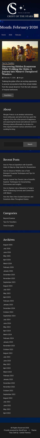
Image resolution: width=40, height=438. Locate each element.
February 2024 (8, 338)
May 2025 (6, 293)
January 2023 (8, 379)
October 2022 (8, 391)
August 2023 (7, 353)
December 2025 (9, 275)
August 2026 (7, 245)
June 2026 (7, 252)
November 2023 (9, 346)
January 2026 (8, 271)
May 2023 (6, 364)
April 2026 (7, 260)
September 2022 (9, 394)
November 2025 (9, 278)
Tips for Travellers (8, 63)
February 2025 (8, 301)
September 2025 (9, 282)
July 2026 (6, 249)
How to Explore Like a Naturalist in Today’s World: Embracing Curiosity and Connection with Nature (18, 190)
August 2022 (7, 398)
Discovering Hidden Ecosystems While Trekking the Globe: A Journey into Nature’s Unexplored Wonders (19, 70)
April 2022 (7, 413)
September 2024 (9, 316)
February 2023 (8, 376)
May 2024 (6, 327)
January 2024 (8, 342)
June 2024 (7, 323)
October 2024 (8, 312)
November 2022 (9, 387)
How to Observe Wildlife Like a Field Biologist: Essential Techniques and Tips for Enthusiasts (19, 173)
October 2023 (8, 349)
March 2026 (7, 263)
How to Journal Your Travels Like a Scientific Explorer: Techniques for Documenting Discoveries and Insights (19, 182)
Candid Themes (25, 433)
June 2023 (7, 361)
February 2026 (8, 267)
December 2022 (9, 383)
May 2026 (6, 256)
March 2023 (7, 372)
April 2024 (7, 331)
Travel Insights (8, 226)
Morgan (20, 78)
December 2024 (9, 308)
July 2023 (6, 357)
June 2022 (7, 406)
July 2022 (6, 402)
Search (30, 144)
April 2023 (7, 368)
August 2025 (7, 286)
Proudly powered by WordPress (15, 430)
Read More (7, 95)
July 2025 (6, 290)
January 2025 (8, 305)
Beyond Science (9, 218)
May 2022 (6, 409)
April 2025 (7, 297)
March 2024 (7, 334)
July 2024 (6, 320)
